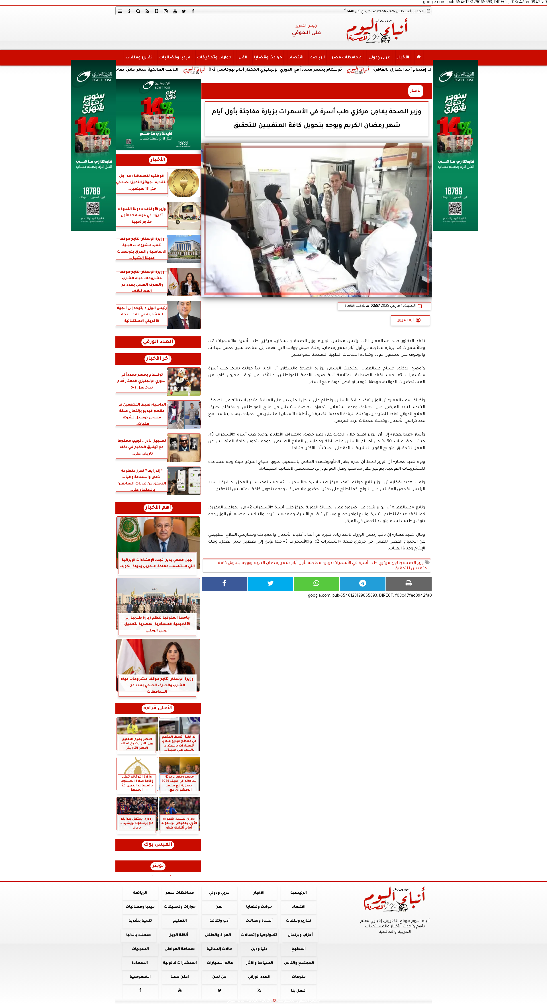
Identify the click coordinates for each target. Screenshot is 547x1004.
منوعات (298, 977)
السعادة (139, 963)
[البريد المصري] (158, 114)
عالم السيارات (220, 963)
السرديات (140, 949)
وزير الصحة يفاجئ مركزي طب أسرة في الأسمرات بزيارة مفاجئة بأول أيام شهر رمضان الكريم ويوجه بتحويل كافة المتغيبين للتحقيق (324, 566)
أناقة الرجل (178, 935)
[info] (129, 11)
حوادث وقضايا (268, 58)
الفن (242, 58)
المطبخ (298, 949)
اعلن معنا (180, 977)
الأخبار (403, 58)
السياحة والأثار (259, 963)
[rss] (147, 11)
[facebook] (193, 11)
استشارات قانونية (180, 963)
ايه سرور (406, 320)
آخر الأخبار (158, 359)
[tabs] (120, 11)
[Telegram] (363, 584)
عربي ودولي (379, 58)
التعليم (180, 921)
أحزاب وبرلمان (300, 935)
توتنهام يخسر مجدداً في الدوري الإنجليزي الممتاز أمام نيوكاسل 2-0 (337, 70)
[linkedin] (165, 11)
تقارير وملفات (138, 58)
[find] (138, 11)
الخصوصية (140, 977)
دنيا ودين (259, 949)
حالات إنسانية (219, 949)
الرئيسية (298, 893)
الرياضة (317, 58)
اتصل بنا (298, 991)
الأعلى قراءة (158, 708)
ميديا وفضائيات (174, 58)
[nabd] (156, 11)
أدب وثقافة (219, 921)
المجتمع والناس (299, 963)
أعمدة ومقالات (258, 921)
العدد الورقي (158, 342)
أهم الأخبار (158, 508)
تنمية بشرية (140, 921)
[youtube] (174, 11)
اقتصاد (296, 58)
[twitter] (184, 11)
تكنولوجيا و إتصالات (259, 935)
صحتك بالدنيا (138, 935)
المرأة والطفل (218, 935)
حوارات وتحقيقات (214, 58)
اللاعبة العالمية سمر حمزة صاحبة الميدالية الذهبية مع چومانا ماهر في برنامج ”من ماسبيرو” (149, 70)
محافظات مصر (346, 58)
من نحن (219, 977)
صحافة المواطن (180, 949)
